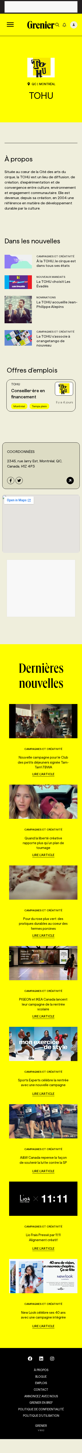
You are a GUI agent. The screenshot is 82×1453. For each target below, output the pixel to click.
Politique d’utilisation (41, 1415)
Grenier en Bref (41, 1402)
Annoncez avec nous (41, 1396)
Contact (41, 1389)
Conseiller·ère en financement (28, 393)
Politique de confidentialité (41, 1409)
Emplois (41, 1383)
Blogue (41, 1376)
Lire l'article (43, 774)
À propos (41, 1370)
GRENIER (41, 1425)
